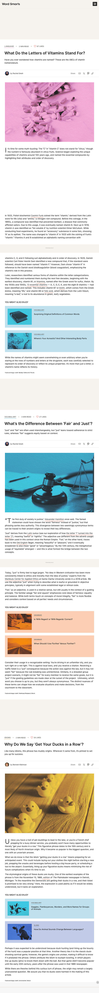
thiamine (41, 281)
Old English (22, 542)
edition (46, 877)
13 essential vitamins (37, 284)
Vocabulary (10, 417)
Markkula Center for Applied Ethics (22, 579)
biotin (62, 288)
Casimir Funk (37, 215)
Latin (29, 533)
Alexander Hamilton (54, 519)
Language (9, 46)
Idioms (7, 737)
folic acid (48, 291)
